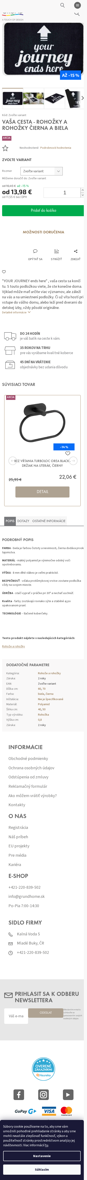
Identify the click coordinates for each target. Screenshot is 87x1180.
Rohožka (43, 715)
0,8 (40, 720)
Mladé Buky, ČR (30, 943)
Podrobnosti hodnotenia (55, 148)
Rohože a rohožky (13, 646)
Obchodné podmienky (28, 759)
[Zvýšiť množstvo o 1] (82, 190)
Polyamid (44, 704)
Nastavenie (42, 1156)
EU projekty (18, 846)
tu (46, 1145)
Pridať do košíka (43, 211)
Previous (19, 460)
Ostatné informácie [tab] (48, 521)
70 (43, 689)
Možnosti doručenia (43, 232)
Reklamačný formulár (27, 786)
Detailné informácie (14, 312)
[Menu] (77, 5)
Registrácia (18, 828)
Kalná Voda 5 (28, 934)
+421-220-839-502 (24, 887)
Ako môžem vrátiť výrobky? (32, 796)
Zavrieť (30, 245)
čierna (49, 694)
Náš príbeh (18, 837)
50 (43, 709)
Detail (42, 492)
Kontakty (16, 805)
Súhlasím (42, 1169)
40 (39, 709)
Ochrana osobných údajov (31, 768)
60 (39, 689)
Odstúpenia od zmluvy (28, 777)
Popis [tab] (10, 521)
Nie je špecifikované (50, 699)
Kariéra (14, 865)
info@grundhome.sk (26, 897)
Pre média (17, 855)
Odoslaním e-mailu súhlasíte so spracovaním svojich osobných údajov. (72, 1014)
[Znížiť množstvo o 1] (82, 195)
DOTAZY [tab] (23, 521)
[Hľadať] (62, 5)
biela (41, 694)
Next (68, 460)
